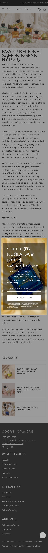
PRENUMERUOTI (24, 297)
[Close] (44, 241)
